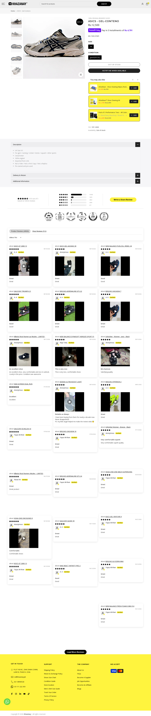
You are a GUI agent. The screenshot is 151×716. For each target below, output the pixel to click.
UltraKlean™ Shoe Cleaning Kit (109, 100)
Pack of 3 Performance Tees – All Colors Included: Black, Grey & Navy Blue (113, 112)
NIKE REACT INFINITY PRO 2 (70, 566)
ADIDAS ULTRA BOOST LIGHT (71, 382)
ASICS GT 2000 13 (20, 246)
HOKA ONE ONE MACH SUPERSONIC (118, 472)
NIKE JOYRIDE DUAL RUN (23, 384)
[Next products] (137, 79)
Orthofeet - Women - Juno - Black (117, 337)
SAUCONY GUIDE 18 (67, 521)
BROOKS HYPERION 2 (113, 382)
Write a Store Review (123, 199)
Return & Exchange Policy (53, 674)
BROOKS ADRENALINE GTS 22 (71, 291)
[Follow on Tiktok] (29, 694)
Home (13, 11)
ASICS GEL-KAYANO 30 (68, 246)
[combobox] (68, 4)
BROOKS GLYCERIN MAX (114, 561)
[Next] (81, 48)
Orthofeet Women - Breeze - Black (117, 427)
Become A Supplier (84, 677)
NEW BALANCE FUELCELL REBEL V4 (118, 246)
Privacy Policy (49, 700)
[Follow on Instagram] (16, 694)
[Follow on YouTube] (24, 694)
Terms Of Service (50, 696)
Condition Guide (49, 681)
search (104, 4)
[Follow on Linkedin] (20, 694)
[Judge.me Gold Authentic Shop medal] (70, 216)
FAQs (79, 674)
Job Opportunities (83, 681)
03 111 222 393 (19, 687)
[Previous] (27, 48)
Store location (49, 685)
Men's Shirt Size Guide (52, 689)
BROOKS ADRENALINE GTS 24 (71, 476)
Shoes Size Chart (50, 677)
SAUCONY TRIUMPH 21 (22, 291)
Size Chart (95, 36)
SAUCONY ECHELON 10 (22, 429)
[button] (63, 194)
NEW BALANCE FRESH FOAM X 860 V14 (119, 606)
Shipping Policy (49, 670)
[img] (28, 198)
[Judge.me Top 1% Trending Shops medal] (104, 216)
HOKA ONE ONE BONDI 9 (23, 518)
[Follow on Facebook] (12, 694)
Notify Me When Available (114, 71)
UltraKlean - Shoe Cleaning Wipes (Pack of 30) (113, 87)
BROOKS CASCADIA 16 (68, 431)
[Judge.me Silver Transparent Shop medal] (81, 216)
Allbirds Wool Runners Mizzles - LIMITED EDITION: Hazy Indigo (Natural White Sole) (26, 474)
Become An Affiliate (84, 685)
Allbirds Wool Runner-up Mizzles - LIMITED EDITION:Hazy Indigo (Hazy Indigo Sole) (27, 338)
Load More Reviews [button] (75, 652)
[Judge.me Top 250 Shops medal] (93, 216)
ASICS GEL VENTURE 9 (113, 517)
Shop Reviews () (39, 231)
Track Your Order (50, 692)
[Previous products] (132, 79)
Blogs (79, 689)
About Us (80, 670)
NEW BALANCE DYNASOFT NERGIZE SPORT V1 (77, 337)
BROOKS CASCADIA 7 (113, 291)
